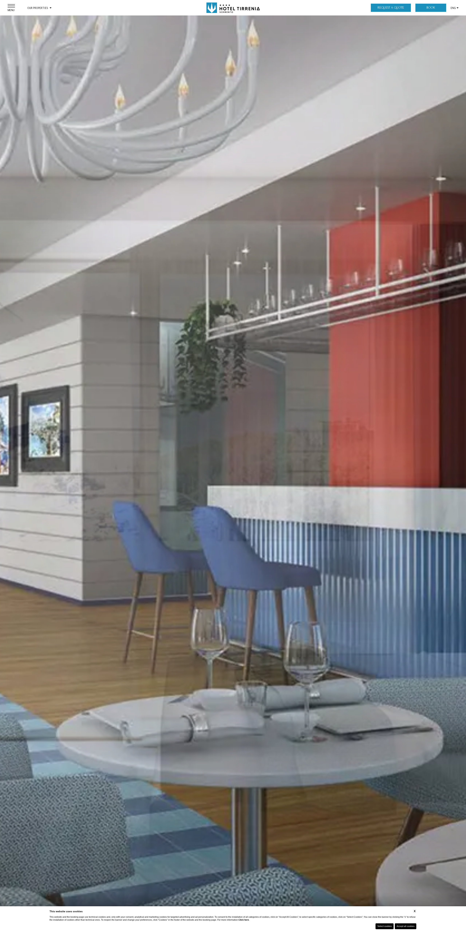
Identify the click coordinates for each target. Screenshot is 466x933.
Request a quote (391, 7)
